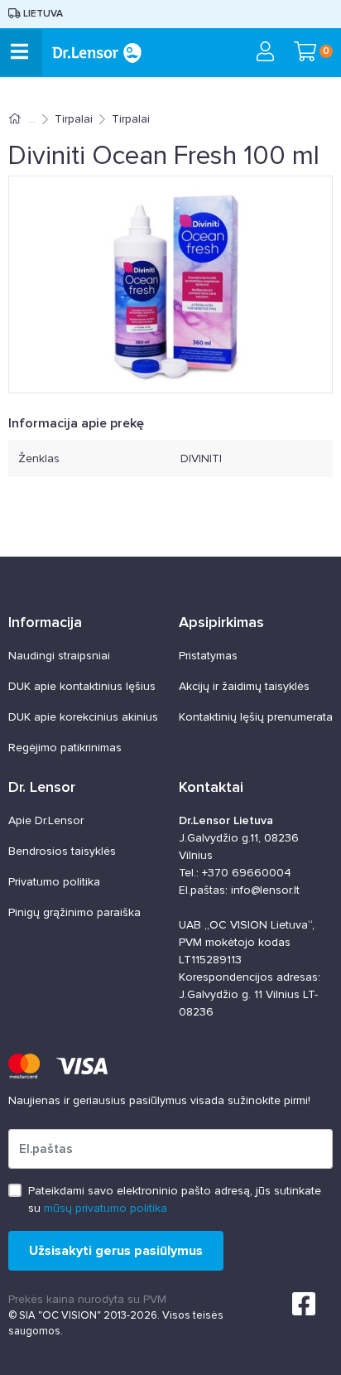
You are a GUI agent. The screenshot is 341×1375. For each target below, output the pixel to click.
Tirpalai (74, 119)
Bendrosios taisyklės (62, 851)
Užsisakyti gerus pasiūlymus (116, 1250)
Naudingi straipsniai (59, 656)
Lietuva (42, 13)
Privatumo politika (54, 882)
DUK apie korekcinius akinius (83, 717)
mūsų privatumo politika (105, 1208)
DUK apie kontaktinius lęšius (82, 686)
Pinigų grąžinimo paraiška (74, 912)
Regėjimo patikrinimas (65, 748)
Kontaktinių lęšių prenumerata (256, 717)
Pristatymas (208, 656)
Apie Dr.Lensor (46, 820)
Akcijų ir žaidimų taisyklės (244, 686)
